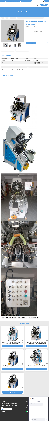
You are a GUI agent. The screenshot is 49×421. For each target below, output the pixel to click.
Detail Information (8, 50)
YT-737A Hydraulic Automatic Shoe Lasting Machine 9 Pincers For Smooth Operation (12, 366)
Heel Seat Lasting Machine (33, 317)
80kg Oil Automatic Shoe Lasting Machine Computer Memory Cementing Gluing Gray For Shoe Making (36, 343)
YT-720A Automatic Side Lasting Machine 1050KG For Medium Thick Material (36, 366)
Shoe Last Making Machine (11, 317)
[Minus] (46, 398)
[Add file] (30, 419)
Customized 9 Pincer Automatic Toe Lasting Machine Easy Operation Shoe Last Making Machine (12, 343)
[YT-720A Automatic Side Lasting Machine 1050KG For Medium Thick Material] (36, 357)
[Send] (46, 419)
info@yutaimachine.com (7, 409)
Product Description (22, 50)
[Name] (43, 1)
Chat (44, 4)
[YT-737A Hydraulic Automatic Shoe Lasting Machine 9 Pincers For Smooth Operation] (12, 357)
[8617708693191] (27, 411)
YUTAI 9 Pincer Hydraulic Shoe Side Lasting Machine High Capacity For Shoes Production (12, 390)
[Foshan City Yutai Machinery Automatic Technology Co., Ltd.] (6, 4)
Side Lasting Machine (22, 317)
